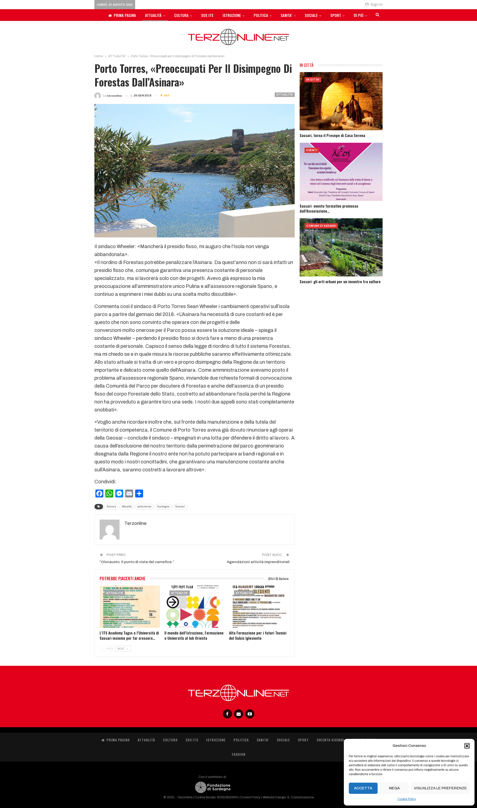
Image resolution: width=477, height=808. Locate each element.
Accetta (363, 788)
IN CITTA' (312, 79)
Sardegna (163, 506)
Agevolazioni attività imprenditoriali (258, 562)
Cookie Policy (407, 799)
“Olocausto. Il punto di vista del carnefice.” (136, 562)
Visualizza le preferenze (440, 788)
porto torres (144, 506)
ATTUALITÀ (153, 15)
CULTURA (181, 15)
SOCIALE (311, 15)
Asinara (111, 506)
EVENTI (311, 150)
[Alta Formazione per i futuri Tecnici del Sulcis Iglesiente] (259, 606)
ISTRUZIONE (232, 15)
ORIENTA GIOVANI (330, 739)
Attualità (127, 506)
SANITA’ (286, 15)
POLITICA (261, 15)
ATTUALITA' (284, 94)
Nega (394, 788)
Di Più (358, 15)
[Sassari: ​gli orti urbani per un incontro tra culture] (341, 247)
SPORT (335, 15)
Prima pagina (125, 15)
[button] (467, 745)
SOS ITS (207, 15)
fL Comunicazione (300, 797)
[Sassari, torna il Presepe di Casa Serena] (341, 101)
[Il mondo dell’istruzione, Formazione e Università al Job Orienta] (194, 606)
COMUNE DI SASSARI (321, 225)
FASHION (238, 754)
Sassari (180, 506)
